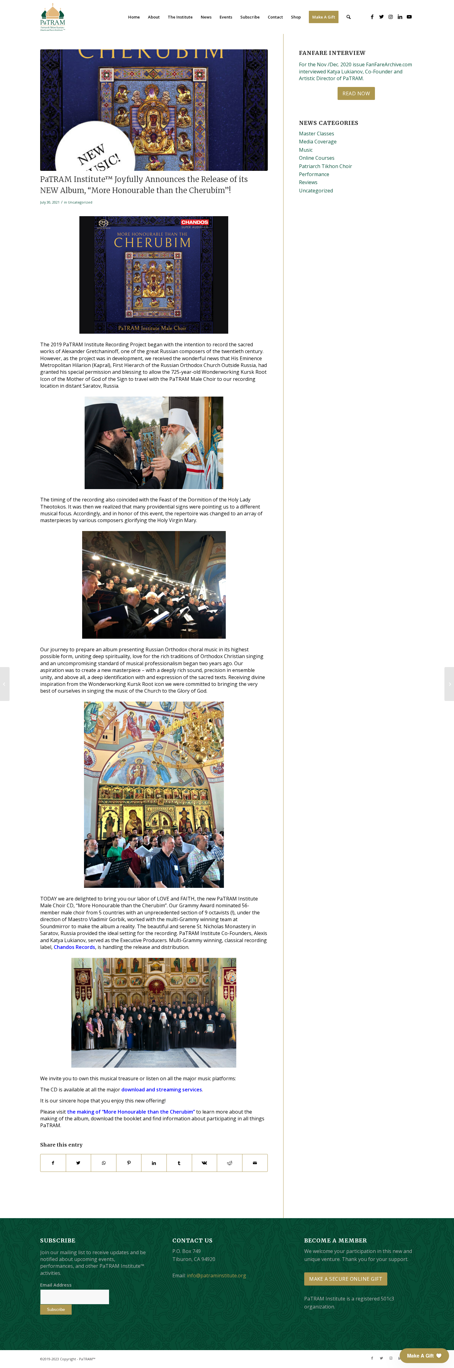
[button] (424, 1355)
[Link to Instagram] (390, 16)
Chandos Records (74, 947)
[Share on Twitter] (78, 1163)
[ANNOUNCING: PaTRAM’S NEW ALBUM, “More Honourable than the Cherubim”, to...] (5, 684)
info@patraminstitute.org (216, 1275)
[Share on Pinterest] (128, 1163)
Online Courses (316, 158)
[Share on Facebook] (53, 1163)
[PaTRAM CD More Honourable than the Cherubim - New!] (154, 110)
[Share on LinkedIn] (153, 1163)
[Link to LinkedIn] (400, 16)
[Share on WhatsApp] (103, 1163)
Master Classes (316, 133)
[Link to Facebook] (372, 16)
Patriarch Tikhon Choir (325, 166)
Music (306, 149)
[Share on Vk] (204, 1163)
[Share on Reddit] (229, 1163)
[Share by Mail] (254, 1163)
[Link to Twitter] (381, 16)
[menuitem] (134, 17)
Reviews (308, 182)
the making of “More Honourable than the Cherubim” (131, 1111)
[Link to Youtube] (409, 16)
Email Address (56, 1285)
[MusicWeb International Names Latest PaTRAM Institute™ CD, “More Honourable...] (449, 684)
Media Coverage (318, 141)
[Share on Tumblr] (179, 1163)
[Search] (349, 17)
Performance (314, 174)
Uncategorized (80, 202)
